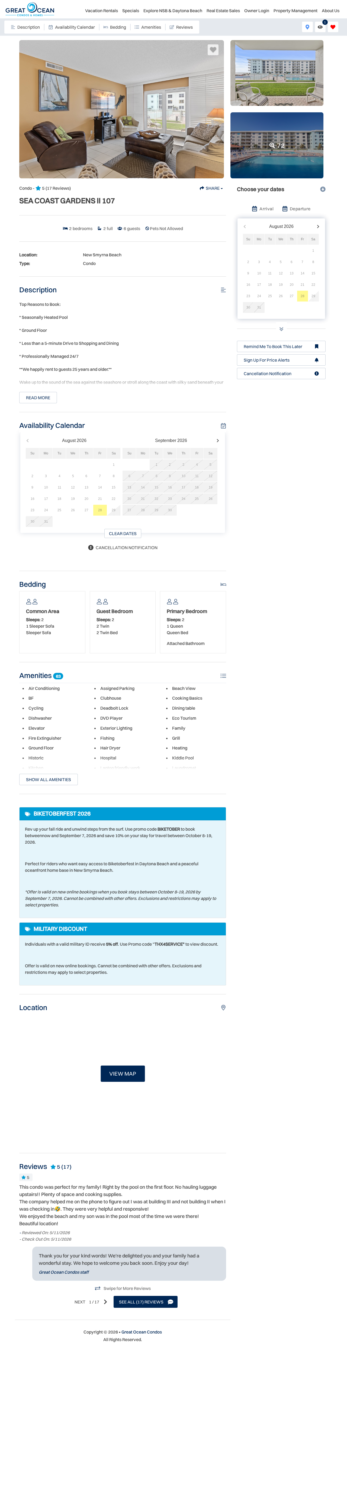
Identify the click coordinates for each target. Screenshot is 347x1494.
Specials (130, 10)
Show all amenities (48, 779)
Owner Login (256, 10)
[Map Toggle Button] (307, 27)
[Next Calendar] (218, 441)
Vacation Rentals (101, 10)
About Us (330, 10)
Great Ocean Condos (141, 1332)
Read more (38, 397)
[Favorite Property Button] (213, 49)
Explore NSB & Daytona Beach (172, 10)
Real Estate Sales (223, 10)
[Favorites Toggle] (333, 27)
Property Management (295, 10)
